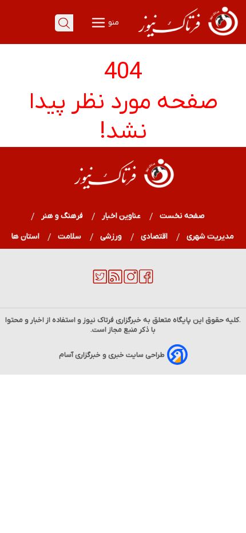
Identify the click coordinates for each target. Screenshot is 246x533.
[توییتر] (100, 281)
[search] (64, 22)
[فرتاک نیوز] (187, 38)
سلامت (70, 236)
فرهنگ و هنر (62, 216)
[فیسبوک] (146, 281)
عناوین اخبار (121, 216)
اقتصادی (154, 236)
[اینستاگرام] (131, 281)
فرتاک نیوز (98, 320)
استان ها (25, 236)
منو (112, 22)
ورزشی (111, 236)
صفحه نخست (182, 216)
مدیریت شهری (211, 236)
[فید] (115, 281)
